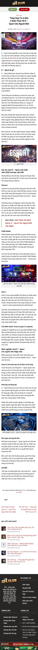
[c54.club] (19, 3)
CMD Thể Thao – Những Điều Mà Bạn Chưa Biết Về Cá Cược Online (20, 544)
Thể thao (19, 15)
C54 (29, 29)
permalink (19, 492)
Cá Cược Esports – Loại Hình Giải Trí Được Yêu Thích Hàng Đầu (22, 552)
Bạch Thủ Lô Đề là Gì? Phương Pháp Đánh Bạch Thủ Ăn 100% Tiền (22, 536)
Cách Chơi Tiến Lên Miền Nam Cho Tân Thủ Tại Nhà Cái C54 (20, 528)
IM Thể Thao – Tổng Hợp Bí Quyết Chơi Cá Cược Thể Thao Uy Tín (28, 509)
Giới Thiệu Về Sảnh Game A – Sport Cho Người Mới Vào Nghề (18, 223)
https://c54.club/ (28, 620)
